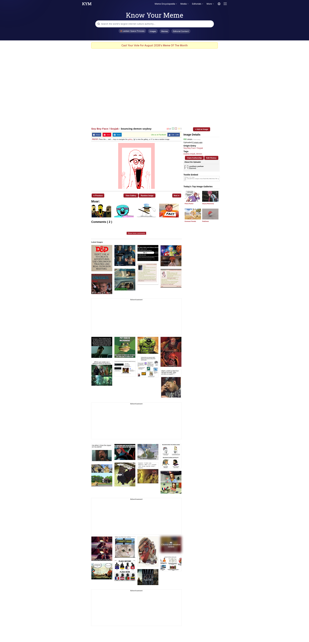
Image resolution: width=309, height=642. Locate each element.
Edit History (211, 158)
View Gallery (131, 195)
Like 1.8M (174, 135)
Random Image (147, 195)
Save (107, 135)
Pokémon (205, 221)
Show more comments (136, 233)
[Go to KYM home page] (86, 4)
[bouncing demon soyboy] (136, 166)
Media (183, 4)
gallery (130, 139)
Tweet (118, 135)
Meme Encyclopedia (165, 4)
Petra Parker (189, 204)
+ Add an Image (201, 129)
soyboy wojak (189, 154)
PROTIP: (95, 139)
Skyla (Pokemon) (208, 204)
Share (97, 135)
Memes (164, 31)
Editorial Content (181, 31)
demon (199, 154)
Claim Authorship (194, 158)
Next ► (177, 195)
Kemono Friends (190, 221)
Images (153, 31)
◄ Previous (98, 195)
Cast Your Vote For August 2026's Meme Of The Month (154, 45)
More (209, 4)
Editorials (196, 4)
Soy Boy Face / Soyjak (105, 128)
